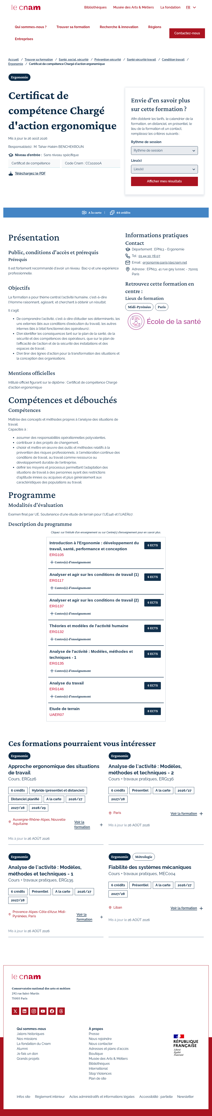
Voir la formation (82, 824)
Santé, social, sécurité (73, 59)
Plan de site (97, 1078)
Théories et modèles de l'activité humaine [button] (88, 626)
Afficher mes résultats (164, 181)
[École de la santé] (164, 321)
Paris (162, 307)
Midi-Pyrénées (139, 307)
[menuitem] (95, 7)
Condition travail (173, 59)
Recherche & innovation (119, 27)
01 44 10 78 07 (149, 256)
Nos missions (27, 1039)
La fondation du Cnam (34, 1044)
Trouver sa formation (73, 27)
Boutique (96, 1054)
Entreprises (24, 39)
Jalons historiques (30, 1034)
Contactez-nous (187, 33)
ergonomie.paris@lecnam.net (165, 262)
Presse (94, 1034)
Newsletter (185, 1097)
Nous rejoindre (100, 1039)
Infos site (23, 1097)
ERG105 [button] (56, 555)
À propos (96, 1029)
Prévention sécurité (107, 59)
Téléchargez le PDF (30, 173)
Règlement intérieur (50, 1097)
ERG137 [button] (56, 606)
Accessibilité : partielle (156, 1097)
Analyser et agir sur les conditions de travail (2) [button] (94, 600)
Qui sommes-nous (31, 1029)
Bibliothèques (99, 1064)
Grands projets (28, 1059)
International (98, 1069)
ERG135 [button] (56, 663)
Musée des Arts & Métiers (108, 1059)
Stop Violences (100, 1073)
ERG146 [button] (56, 689)
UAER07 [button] (56, 715)
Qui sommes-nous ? (31, 27)
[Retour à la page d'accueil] (26, 7)
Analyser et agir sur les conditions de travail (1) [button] (94, 574)
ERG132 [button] (56, 632)
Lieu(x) (136, 161)
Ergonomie (15, 64)
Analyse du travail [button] (66, 683)
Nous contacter (101, 1044)
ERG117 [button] (56, 580)
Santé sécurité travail (141, 59)
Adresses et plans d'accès (109, 1049)
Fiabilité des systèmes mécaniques (149, 867)
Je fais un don (27, 1054)
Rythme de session (146, 142)
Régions (154, 27)
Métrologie (143, 857)
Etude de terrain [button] (64, 709)
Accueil (13, 59)
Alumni (22, 1049)
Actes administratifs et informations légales (102, 1097)
